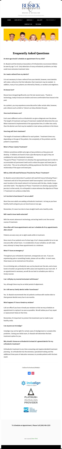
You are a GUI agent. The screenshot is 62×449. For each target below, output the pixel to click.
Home (9, 20)
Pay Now (38, 24)
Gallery (39, 20)
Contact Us (28, 24)
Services (29, 20)
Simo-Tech (34, 438)
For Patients (50, 20)
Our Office (18, 20)
